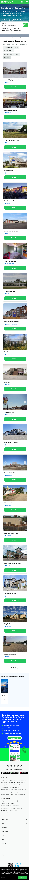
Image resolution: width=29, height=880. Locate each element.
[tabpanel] (14, 27)
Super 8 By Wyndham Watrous (13, 80)
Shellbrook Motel (9, 291)
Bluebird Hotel (8, 170)
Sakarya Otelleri (22, 785)
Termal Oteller (13, 801)
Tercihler (3, 877)
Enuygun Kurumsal (7, 847)
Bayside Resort (9, 352)
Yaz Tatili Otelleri (5, 813)
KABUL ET (22, 877)
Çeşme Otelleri (13, 780)
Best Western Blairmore (11, 322)
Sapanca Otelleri (5, 794)
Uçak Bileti (5, 819)
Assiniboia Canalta (10, 593)
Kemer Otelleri (22, 780)
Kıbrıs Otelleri (20, 782)
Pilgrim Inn (7, 624)
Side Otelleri (4, 782)
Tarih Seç (14, 87)
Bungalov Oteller (16, 808)
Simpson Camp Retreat (11, 140)
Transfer (4, 835)
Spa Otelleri (16, 805)
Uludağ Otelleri (4, 785)
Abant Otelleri (4, 787)
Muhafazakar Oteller (6, 805)
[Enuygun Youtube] (21, 766)
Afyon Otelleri (14, 794)
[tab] (4, 19)
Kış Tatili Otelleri (13, 810)
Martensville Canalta (11, 442)
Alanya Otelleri (4, 780)
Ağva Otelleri (13, 785)
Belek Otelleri (22, 789)
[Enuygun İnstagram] (11, 766)
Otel (3, 823)
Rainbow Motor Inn (10, 654)
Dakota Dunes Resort (10, 110)
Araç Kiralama (6, 831)
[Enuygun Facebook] (8, 766)
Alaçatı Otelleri (21, 792)
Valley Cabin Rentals (10, 261)
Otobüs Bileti (5, 827)
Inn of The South (9, 473)
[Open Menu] (27, 2)
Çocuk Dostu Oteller (6, 808)
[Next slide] (25, 69)
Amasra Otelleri (5, 789)
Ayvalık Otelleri (14, 789)
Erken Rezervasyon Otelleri (7, 803)
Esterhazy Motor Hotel (11, 533)
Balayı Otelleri (4, 801)
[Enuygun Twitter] (14, 766)
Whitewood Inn (9, 412)
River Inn (7, 382)
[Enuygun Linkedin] (18, 766)
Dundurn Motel (9, 201)
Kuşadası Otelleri (5, 792)
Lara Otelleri (22, 794)
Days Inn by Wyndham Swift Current (15, 563)
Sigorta (4, 843)
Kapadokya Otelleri (14, 787)
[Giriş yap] (24, 2)
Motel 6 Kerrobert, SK (11, 231)
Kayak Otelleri (4, 810)
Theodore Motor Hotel (11, 503)
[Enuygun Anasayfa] (7, 2)
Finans (3, 839)
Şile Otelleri (13, 792)
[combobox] (12, 25)
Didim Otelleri (12, 782)
